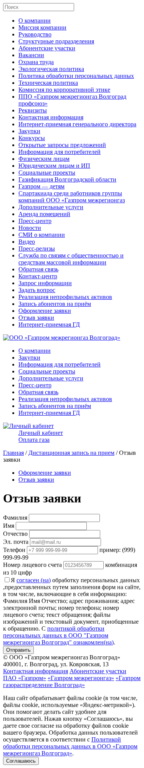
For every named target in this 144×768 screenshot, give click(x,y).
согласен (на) (34, 580)
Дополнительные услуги (50, 207)
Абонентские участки (46, 48)
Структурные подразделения (56, 41)
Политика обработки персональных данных (76, 76)
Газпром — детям (41, 186)
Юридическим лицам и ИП (54, 165)
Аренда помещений (44, 214)
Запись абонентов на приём (54, 304)
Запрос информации (45, 283)
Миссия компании (42, 27)
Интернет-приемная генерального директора (77, 124)
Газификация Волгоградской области (67, 179)
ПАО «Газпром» (24, 678)
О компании (34, 20)
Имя (8, 525)
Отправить (18, 650)
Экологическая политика (51, 69)
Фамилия (15, 517)
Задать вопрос (36, 290)
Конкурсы (31, 138)
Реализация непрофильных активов (65, 297)
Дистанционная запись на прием (71, 452)
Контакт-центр (37, 276)
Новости (29, 228)
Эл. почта (15, 541)
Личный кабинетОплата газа (40, 436)
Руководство (34, 34)
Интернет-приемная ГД (49, 324)
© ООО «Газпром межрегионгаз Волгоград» (61, 657)
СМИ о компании (41, 234)
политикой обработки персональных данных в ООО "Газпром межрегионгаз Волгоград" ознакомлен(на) (58, 635)
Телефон (14, 550)
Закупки (29, 131)
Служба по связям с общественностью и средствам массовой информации (71, 259)
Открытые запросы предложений (62, 145)
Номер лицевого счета (32, 565)
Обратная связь (38, 269)
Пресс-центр (34, 221)
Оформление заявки (44, 310)
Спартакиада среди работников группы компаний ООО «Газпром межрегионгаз (71, 196)
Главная (13, 452)
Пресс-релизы (36, 248)
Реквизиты (32, 110)
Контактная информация (50, 117)
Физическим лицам (44, 158)
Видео (26, 241)
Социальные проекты (46, 172)
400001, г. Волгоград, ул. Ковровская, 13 (56, 664)
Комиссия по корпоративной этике (64, 89)
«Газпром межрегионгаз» (81, 678)
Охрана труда (36, 62)
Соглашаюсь (21, 761)
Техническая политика (48, 82)
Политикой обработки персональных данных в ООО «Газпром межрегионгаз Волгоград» (70, 746)
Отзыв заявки (36, 317)
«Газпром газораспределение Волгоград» (72, 681)
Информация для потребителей (59, 152)
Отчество (15, 533)
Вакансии (31, 55)
